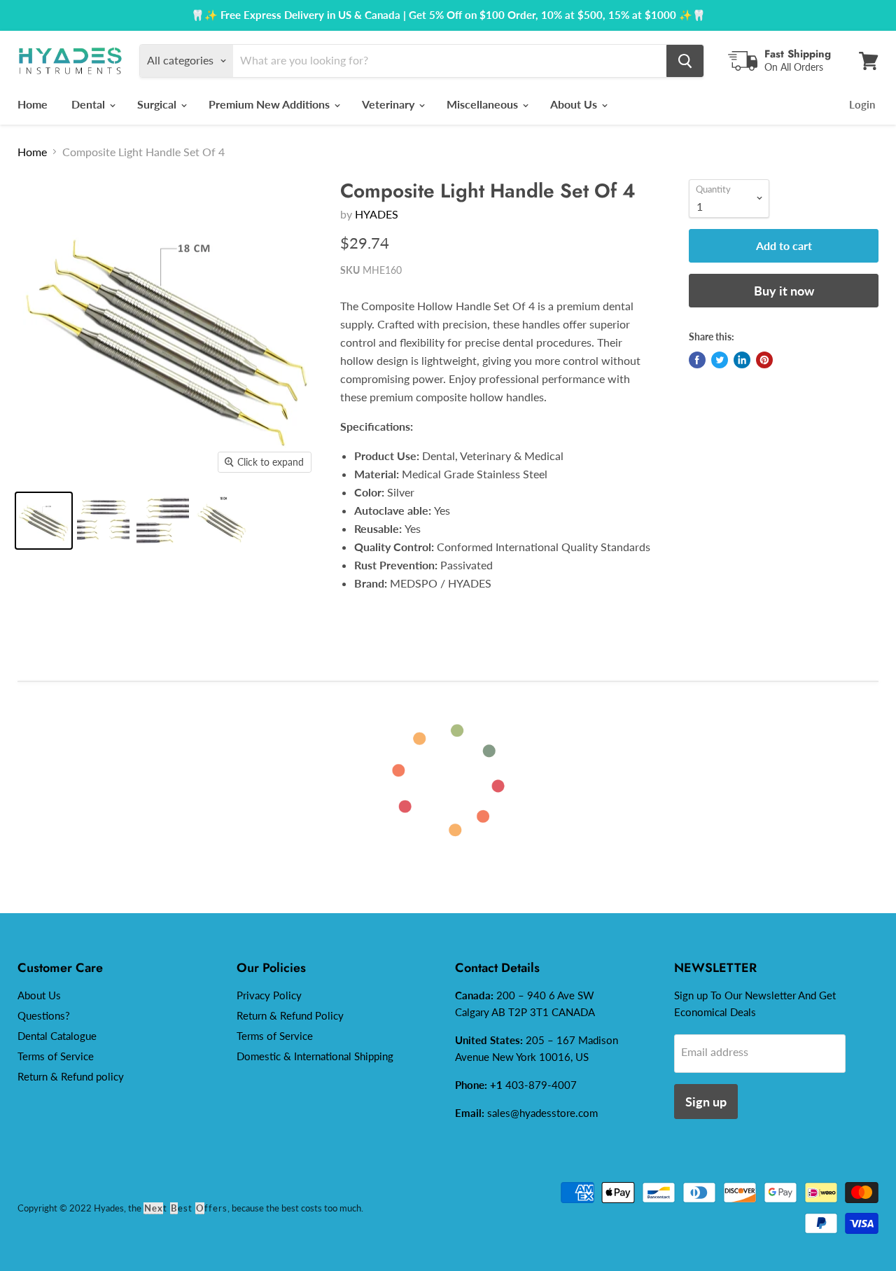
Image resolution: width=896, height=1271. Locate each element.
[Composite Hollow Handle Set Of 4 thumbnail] (43, 520)
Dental (89, 104)
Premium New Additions (270, 104)
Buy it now (784, 290)
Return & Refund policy (71, 1076)
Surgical (158, 104)
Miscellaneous (484, 104)
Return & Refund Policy (290, 1015)
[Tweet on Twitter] (719, 360)
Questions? (44, 1015)
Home (33, 104)
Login (862, 104)
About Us (575, 104)
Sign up (706, 1101)
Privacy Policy (269, 995)
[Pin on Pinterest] (764, 360)
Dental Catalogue (57, 1035)
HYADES (376, 214)
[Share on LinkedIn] (742, 360)
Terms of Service (56, 1056)
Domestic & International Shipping (315, 1056)
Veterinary (389, 104)
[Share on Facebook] (697, 360)
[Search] (685, 61)
